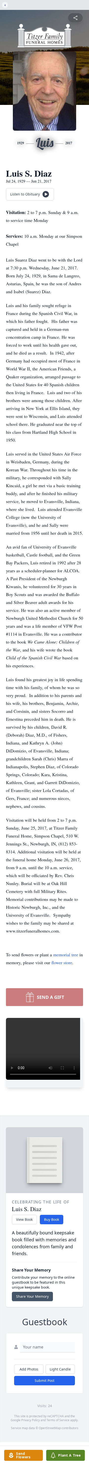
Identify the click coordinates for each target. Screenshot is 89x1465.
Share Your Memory (32, 1296)
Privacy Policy (30, 1420)
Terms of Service (57, 1420)
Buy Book (51, 1219)
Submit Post (44, 1380)
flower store (61, 962)
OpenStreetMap (50, 1428)
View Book (24, 1219)
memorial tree (65, 955)
